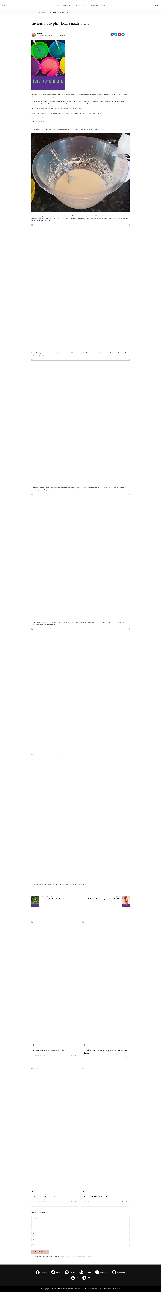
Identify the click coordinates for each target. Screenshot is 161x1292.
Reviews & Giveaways (98, 5)
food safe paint (51, 884)
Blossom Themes (97, 1289)
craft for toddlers (43, 884)
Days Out (77, 5)
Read (72, 1055)
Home (58, 5)
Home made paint (60, 884)
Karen (39, 34)
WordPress (116, 1289)
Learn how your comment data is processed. (78, 1256)
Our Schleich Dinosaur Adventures (47, 1197)
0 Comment (61, 35)
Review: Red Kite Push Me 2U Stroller (48, 1050)
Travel (86, 5)
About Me (66, 5)
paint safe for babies (71, 884)
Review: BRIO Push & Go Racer (97, 1197)
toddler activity (80, 884)
